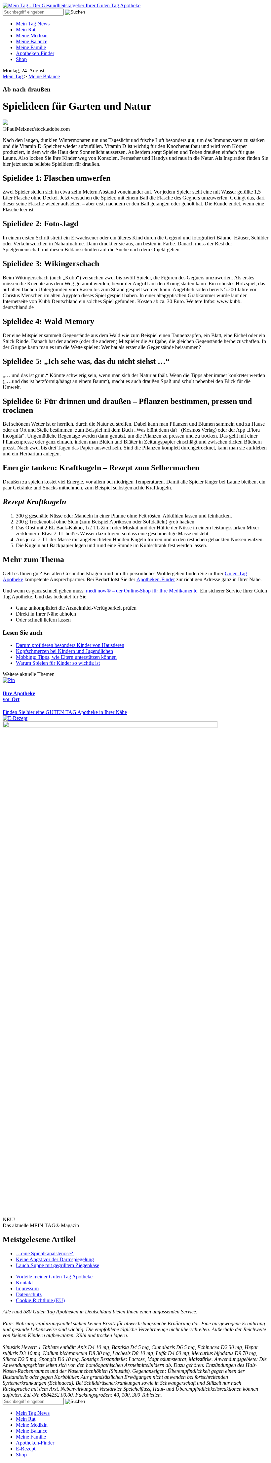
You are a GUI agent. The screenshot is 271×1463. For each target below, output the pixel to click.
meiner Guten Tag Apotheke (54, 1276)
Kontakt (24, 1282)
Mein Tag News (33, 23)
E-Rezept (25, 1448)
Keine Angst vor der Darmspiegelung (55, 1259)
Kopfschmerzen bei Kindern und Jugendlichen (64, 651)
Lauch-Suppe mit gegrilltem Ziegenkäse (57, 1265)
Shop (21, 59)
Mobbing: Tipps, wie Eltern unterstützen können (66, 657)
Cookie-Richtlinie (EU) (40, 1300)
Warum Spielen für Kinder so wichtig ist (58, 663)
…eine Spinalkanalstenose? (45, 1253)
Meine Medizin (32, 35)
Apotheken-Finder (35, 53)
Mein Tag (13, 76)
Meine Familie (31, 47)
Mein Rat (25, 29)
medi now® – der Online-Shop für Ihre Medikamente (141, 590)
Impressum (27, 1288)
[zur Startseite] (71, 5)
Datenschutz (29, 1294)
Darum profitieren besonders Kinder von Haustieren (70, 645)
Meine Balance (31, 41)
